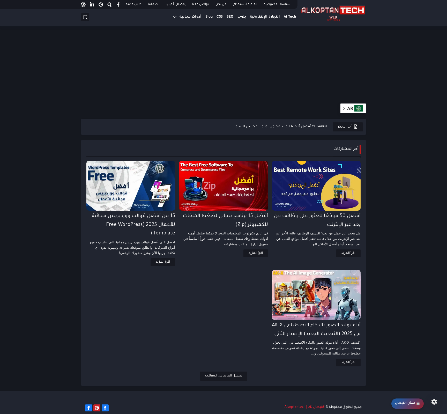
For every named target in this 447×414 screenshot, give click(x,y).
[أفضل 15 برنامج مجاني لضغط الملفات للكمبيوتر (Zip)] (223, 186)
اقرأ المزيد (348, 253)
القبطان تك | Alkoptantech (305, 407)
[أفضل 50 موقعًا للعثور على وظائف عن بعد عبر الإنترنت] (316, 186)
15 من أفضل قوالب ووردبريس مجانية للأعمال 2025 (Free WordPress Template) (133, 224)
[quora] (109, 4)
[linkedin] (92, 4)
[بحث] (85, 17)
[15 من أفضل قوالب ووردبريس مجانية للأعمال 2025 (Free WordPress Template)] (130, 186)
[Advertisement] (223, 67)
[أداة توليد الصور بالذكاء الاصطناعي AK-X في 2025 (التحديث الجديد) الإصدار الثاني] (316, 295)
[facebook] (118, 4)
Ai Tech (290, 17)
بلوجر (241, 17)
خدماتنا (153, 4)
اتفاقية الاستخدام (245, 4)
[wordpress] (83, 4)
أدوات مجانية (191, 17)
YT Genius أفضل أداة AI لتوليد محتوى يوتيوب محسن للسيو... (280, 127)
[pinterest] (101, 4)
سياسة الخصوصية (277, 4)
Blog (209, 17)
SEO (230, 17)
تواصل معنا (200, 4)
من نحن (221, 4)
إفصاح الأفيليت (175, 4)
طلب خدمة (133, 4)
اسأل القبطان (407, 404)
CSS (220, 17)
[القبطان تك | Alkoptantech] (333, 12)
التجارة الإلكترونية (265, 17)
